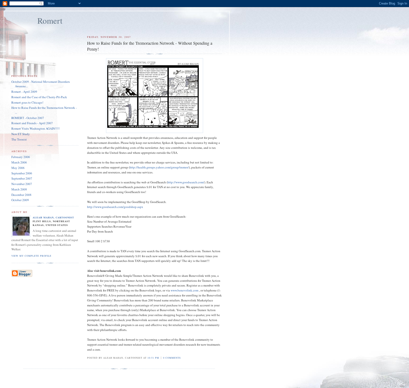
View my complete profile (31, 255)
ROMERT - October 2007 (27, 118)
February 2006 (20, 157)
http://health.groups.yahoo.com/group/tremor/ (159, 167)
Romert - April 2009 (24, 91)
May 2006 (18, 168)
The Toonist (19, 139)
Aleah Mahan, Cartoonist (53, 217)
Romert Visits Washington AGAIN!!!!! (35, 128)
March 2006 (19, 162)
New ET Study (20, 134)
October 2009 (20, 200)
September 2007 (21, 178)
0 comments (172, 357)
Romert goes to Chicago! (27, 102)
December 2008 (21, 195)
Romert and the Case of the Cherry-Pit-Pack (39, 97)
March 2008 (19, 189)
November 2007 (21, 184)
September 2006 (21, 173)
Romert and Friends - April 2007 (32, 123)
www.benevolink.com (184, 290)
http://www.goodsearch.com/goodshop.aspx (115, 207)
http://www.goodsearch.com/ (186, 182)
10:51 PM (153, 357)
